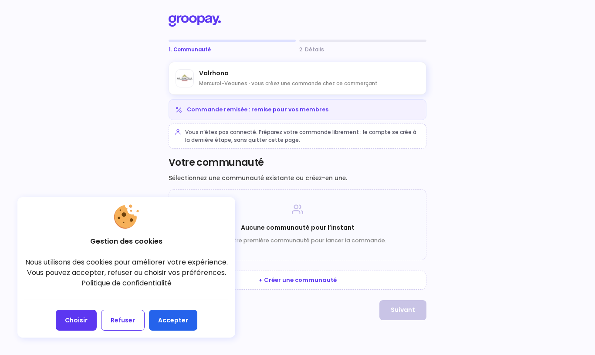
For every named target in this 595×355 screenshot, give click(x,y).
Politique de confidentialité (126, 283)
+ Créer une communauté (298, 280)
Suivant (403, 309)
